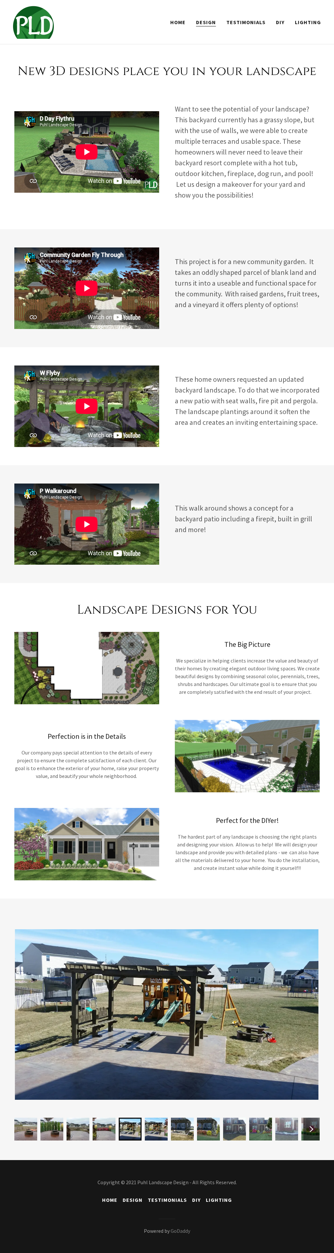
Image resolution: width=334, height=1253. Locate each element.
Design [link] (206, 22)
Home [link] (178, 22)
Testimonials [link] (246, 22)
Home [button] (109, 1200)
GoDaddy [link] (180, 1231)
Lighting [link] (308, 22)
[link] (33, 21)
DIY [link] (280, 22)
